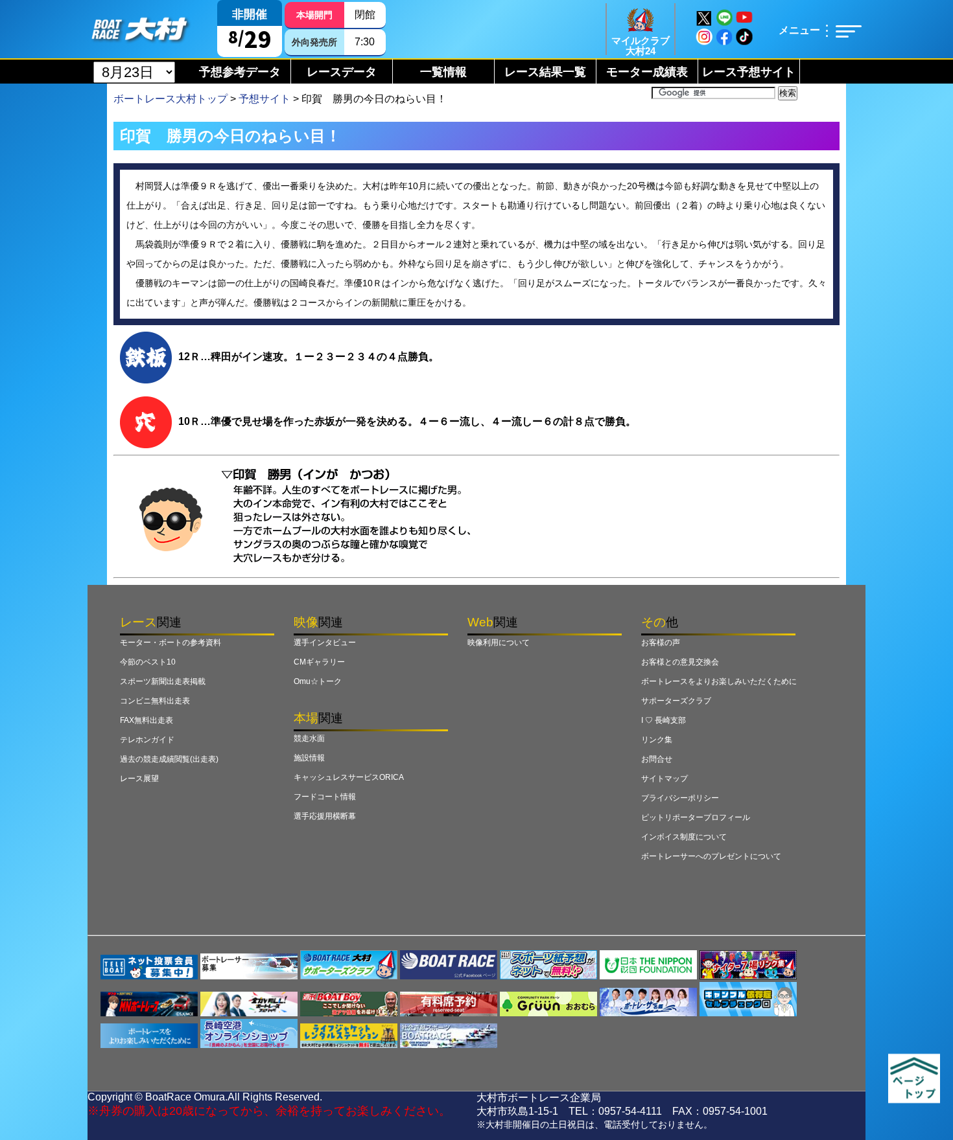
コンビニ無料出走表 (155, 700)
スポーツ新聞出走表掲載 (163, 681)
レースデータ (342, 71)
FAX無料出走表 (146, 720)
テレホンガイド (147, 739)
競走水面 (309, 738)
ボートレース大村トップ (170, 98)
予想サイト (264, 98)
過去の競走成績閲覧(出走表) (169, 759)
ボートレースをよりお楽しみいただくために (719, 681)
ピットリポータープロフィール (695, 817)
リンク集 (656, 739)
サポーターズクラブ (676, 700)
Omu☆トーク (318, 681)
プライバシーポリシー (680, 798)
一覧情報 (443, 71)
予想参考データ (240, 71)
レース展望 (139, 778)
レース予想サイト (748, 71)
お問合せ (656, 759)
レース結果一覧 (545, 71)
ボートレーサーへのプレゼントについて (711, 856)
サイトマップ (664, 778)
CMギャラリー (319, 662)
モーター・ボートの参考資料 (170, 642)
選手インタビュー (325, 642)
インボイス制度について (684, 836)
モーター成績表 (647, 71)
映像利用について (498, 642)
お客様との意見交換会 (680, 662)
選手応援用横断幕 (325, 816)
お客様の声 (660, 642)
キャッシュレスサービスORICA (349, 777)
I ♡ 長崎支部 (663, 720)
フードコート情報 (325, 796)
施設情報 (309, 757)
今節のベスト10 (148, 662)
